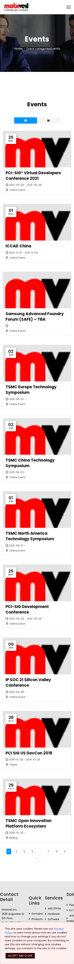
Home (18, 49)
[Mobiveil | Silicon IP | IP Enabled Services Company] (16, 7)
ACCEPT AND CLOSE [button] (20, 955)
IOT (71, 910)
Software (53, 919)
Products (37, 919)
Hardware (54, 914)
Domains (37, 913)
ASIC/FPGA (54, 908)
